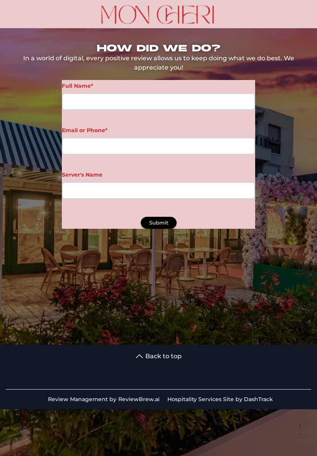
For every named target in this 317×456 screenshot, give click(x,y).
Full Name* (77, 85)
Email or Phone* (84, 130)
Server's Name (82, 174)
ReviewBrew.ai (139, 399)
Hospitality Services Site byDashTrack (220, 399)
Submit (158, 222)
